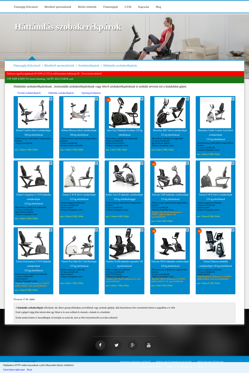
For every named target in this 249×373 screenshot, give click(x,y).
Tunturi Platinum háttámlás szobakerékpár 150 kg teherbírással (215, 263)
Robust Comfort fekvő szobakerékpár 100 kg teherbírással (33, 132)
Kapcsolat (143, 6)
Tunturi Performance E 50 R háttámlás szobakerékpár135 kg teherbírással (33, 266)
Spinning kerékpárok (91, 93)
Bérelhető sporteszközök (58, 6)
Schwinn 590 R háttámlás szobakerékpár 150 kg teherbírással (170, 263)
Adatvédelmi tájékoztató (14, 369)
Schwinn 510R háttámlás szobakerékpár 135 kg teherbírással (170, 197)
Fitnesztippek (110, 6)
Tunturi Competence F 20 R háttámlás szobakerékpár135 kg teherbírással (33, 199)
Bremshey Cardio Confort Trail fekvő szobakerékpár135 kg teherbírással (215, 135)
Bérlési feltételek (87, 6)
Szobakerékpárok (88, 65)
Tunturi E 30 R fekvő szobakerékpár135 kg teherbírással (79, 197)
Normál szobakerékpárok (29, 93)
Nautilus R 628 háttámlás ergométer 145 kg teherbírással (124, 263)
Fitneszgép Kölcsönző (26, 6)
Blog (158, 6)
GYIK (128, 6)
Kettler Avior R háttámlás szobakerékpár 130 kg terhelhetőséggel (124, 197)
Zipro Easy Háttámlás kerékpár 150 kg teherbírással (124, 132)
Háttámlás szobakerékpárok (120, 65)
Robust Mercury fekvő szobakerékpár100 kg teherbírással (79, 132)
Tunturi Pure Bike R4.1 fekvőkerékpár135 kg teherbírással (79, 263)
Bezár (29, 369)
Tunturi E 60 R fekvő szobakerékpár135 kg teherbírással (215, 197)
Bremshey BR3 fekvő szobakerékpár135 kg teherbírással (170, 132)
